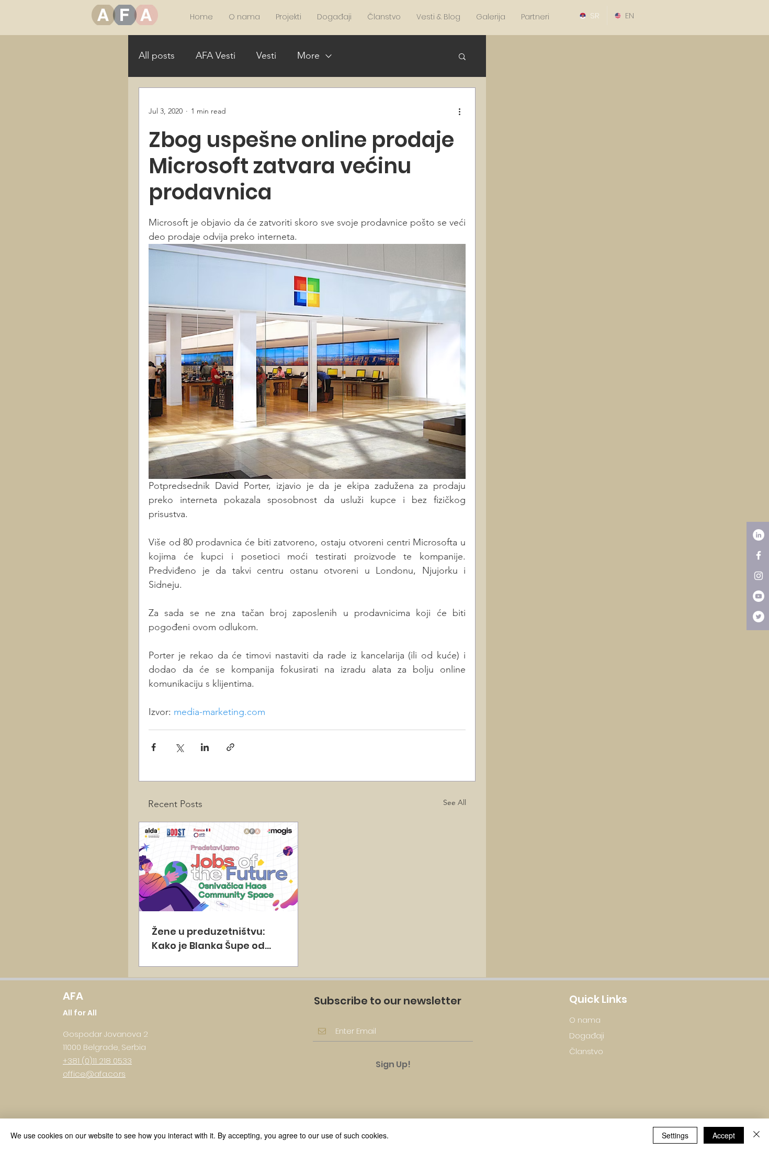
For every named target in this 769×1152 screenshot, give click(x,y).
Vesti (266, 55)
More (308, 55)
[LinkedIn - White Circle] (758, 535)
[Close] (756, 1135)
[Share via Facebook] (154, 747)
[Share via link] (230, 747)
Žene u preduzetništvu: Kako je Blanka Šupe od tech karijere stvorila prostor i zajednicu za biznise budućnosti (208, 939)
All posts (157, 55)
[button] (462, 56)
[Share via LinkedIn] (205, 747)
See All (454, 802)
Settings (675, 1135)
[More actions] (459, 111)
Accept (724, 1135)
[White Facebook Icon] (758, 555)
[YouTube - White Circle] (758, 596)
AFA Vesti (215, 55)
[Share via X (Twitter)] (179, 747)
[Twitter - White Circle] (758, 616)
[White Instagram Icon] (758, 575)
